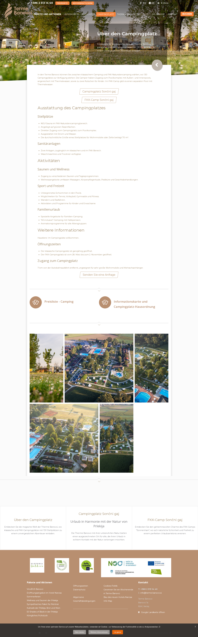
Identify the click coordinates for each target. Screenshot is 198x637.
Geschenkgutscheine (83, 3)
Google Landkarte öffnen (153, 612)
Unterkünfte (71, 14)
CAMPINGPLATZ (106, 14)
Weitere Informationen (99, 632)
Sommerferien (34, 596)
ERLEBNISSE (158, 14)
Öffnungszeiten (80, 586)
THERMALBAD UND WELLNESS (133, 14)
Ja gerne (117, 632)
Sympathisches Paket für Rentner (43, 604)
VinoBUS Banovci (35, 589)
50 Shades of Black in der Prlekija (42, 612)
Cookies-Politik (110, 586)
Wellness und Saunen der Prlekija (42, 600)
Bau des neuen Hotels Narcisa (118, 597)
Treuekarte (62, 3)
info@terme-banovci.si (151, 593)
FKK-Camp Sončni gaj (99, 99)
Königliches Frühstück (37, 615)
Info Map (108, 601)
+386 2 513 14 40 (42, 2)
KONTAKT (172, 14)
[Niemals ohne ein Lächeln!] (18, 10)
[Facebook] (150, 3)
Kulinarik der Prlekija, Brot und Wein (43, 608)
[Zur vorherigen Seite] (157, 65)
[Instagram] (153, 3)
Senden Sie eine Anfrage (99, 274)
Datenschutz (79, 589)
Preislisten (88, 14)
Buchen (187, 14)
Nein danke (79, 632)
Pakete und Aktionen (47, 14)
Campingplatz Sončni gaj (99, 91)
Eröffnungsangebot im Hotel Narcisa (44, 593)
